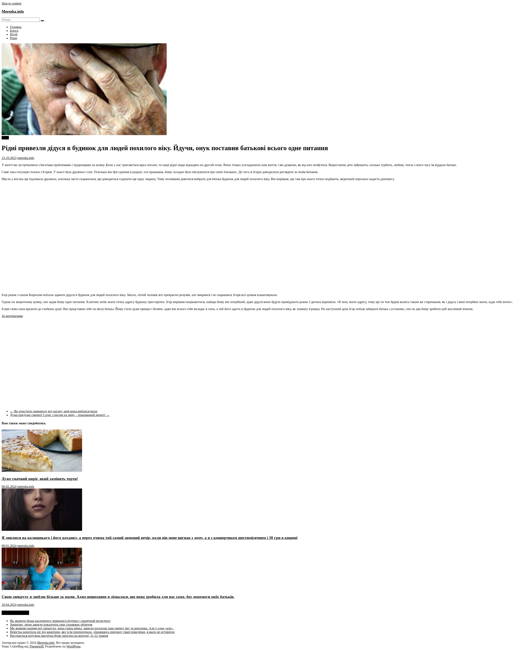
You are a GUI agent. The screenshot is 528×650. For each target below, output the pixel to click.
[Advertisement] (491, 201)
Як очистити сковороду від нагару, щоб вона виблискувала (53, 411)
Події (13, 34)
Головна (15, 27)
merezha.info (25, 158)
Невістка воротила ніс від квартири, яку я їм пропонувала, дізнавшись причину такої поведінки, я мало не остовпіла (92, 632)
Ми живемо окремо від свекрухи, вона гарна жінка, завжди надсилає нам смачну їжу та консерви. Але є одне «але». (92, 628)
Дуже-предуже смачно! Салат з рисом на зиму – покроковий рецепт (60, 415)
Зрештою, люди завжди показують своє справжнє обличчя (51, 624)
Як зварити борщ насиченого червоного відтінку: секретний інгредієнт (60, 621)
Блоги (14, 30)
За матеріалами (12, 316)
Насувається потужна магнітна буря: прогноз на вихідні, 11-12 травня (59, 635)
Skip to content (11, 3)
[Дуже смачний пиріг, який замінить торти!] (42, 470)
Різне (13, 38)
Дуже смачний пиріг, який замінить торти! (40, 479)
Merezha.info (13, 11)
